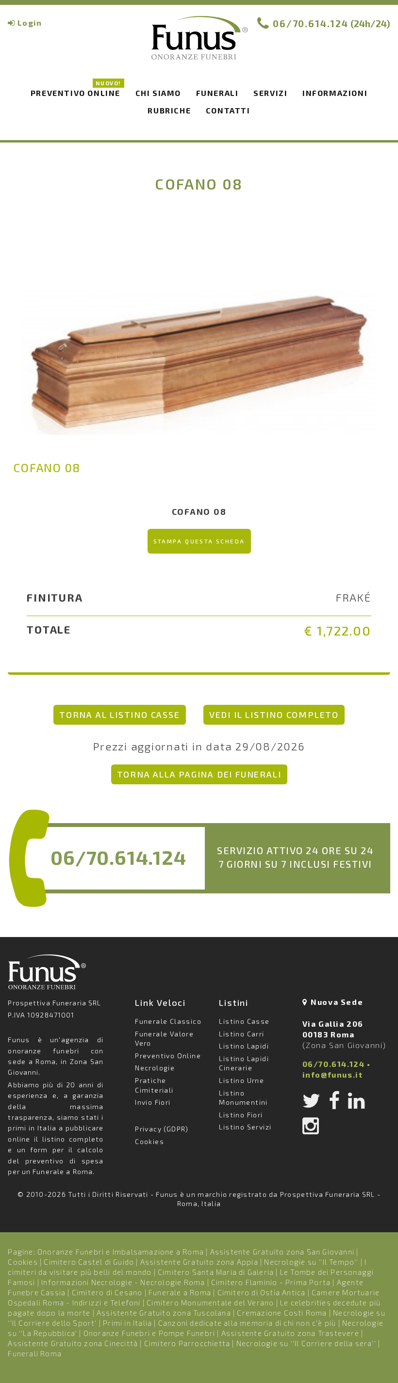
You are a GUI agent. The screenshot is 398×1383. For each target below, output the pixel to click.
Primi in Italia (127, 1323)
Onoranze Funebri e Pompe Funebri (149, 1333)
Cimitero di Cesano (107, 1292)
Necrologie (155, 1068)
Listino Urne (241, 1080)
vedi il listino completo (274, 714)
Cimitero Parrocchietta (187, 1343)
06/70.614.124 (310, 23)
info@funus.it (332, 1074)
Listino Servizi (245, 1127)
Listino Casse (244, 1021)
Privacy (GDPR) (162, 1129)
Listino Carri (241, 1034)
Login (29, 22)
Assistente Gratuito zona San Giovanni (282, 1251)
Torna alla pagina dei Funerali (199, 774)
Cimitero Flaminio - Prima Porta (271, 1282)
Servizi (270, 92)
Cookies (149, 1141)
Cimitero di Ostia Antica (261, 1292)
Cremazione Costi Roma (282, 1312)
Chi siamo (158, 92)
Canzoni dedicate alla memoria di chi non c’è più (247, 1323)
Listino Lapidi (244, 1046)
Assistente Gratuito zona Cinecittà (73, 1343)
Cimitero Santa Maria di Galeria (216, 1272)
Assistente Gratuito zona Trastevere (290, 1333)
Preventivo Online (76, 91)
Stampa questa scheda (199, 541)
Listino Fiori (241, 1115)
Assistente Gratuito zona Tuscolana (164, 1312)
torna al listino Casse (119, 714)
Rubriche (169, 110)
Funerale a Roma (180, 1292)
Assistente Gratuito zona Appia (199, 1261)
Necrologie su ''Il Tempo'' (311, 1261)
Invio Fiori (152, 1102)
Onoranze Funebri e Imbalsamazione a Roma (120, 1251)
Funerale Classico (168, 1021)
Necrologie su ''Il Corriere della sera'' (306, 1343)
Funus (199, 44)
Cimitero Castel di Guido (89, 1261)
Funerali (217, 92)
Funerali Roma (35, 1353)
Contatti (228, 110)
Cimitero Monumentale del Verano (210, 1302)
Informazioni (334, 92)
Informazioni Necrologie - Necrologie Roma (123, 1282)
